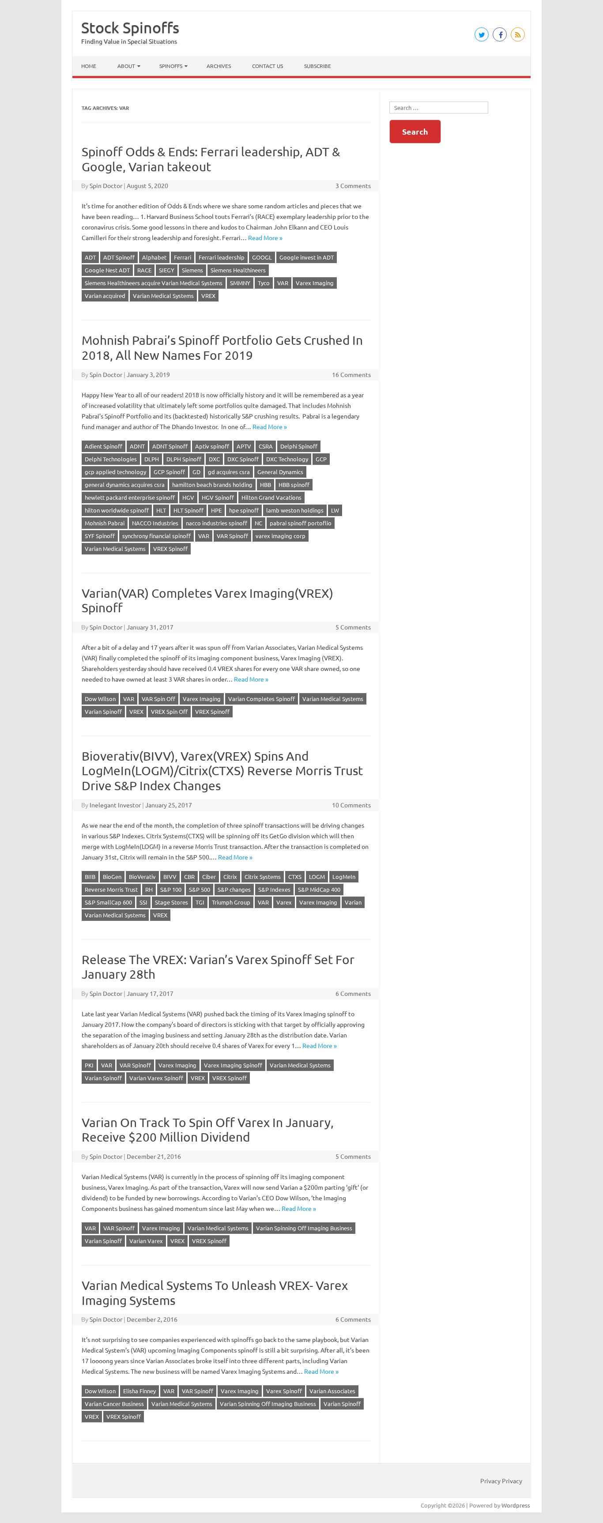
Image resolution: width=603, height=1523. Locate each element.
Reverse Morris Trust (111, 889)
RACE (144, 270)
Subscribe (317, 65)
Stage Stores (171, 902)
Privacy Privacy (501, 1481)
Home (88, 65)
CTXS (295, 876)
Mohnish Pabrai (104, 523)
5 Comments (353, 627)
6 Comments (353, 993)
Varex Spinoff (284, 1391)
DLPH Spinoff (183, 459)
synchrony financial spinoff (156, 535)
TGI (200, 902)
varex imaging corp (280, 535)
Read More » (265, 237)
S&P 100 (170, 889)
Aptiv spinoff (212, 446)
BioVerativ (142, 876)
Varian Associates (332, 1391)
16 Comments (351, 374)
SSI (143, 902)
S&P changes (234, 889)
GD (196, 471)
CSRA (266, 446)
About (126, 65)
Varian (353, 902)
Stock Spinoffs (130, 27)
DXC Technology (287, 459)
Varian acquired (105, 295)
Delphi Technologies (111, 459)
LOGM (317, 876)
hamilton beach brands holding (212, 484)
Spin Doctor (106, 185)
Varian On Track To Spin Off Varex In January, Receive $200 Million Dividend (208, 1130)
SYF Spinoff (100, 535)
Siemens (192, 270)
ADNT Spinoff (170, 446)
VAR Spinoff (232, 535)
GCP (321, 459)
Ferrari (182, 257)
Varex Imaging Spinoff (233, 1065)
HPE (216, 510)
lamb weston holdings (295, 510)
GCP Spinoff (169, 471)
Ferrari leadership (222, 257)
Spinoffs (170, 65)
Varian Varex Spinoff (156, 1078)
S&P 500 (199, 889)
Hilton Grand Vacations (271, 497)
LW (335, 510)
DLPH (151, 459)
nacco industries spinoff (216, 523)
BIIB (90, 876)
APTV (244, 446)
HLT (161, 510)
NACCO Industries (155, 523)
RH (149, 889)
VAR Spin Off (158, 698)
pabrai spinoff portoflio (301, 523)
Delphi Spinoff (298, 446)
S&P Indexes (274, 889)
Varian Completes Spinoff (261, 698)
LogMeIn (343, 876)
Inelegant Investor (115, 805)
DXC (214, 459)
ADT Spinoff (119, 257)
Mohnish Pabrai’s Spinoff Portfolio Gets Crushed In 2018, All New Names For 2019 (222, 347)
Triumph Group (231, 902)
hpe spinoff (244, 510)
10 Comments (351, 805)
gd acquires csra (229, 471)
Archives (219, 65)
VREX (208, 295)
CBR (189, 876)
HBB (265, 484)
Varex (284, 902)
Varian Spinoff (103, 711)
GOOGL (262, 257)
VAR (282, 283)
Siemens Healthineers (238, 270)
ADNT (137, 446)
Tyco (264, 283)
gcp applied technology (115, 471)
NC (258, 523)
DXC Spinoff (243, 459)
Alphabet (154, 257)
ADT (90, 257)
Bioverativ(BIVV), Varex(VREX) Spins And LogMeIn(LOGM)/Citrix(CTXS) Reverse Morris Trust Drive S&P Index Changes (222, 771)
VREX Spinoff (170, 548)
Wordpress (515, 1505)
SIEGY (166, 270)
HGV (188, 497)
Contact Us (267, 65)
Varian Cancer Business (114, 1403)
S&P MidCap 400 (319, 889)
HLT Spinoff (188, 510)
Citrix (230, 876)
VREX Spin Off (169, 711)
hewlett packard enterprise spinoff (130, 497)
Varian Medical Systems (163, 295)
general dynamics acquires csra (125, 484)
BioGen (112, 876)
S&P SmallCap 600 (108, 902)
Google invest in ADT (306, 257)
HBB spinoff (294, 484)
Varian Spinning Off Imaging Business (304, 1228)
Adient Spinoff (103, 446)
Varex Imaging (315, 283)
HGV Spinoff (218, 497)
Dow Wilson (100, 698)
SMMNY (240, 283)
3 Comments (353, 185)
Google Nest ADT (107, 270)
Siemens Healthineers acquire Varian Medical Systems (153, 283)
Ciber (209, 876)
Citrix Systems (263, 876)
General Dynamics (280, 471)
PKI (89, 1065)
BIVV (170, 876)
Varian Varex (146, 1240)
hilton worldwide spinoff (117, 510)
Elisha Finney (139, 1391)
